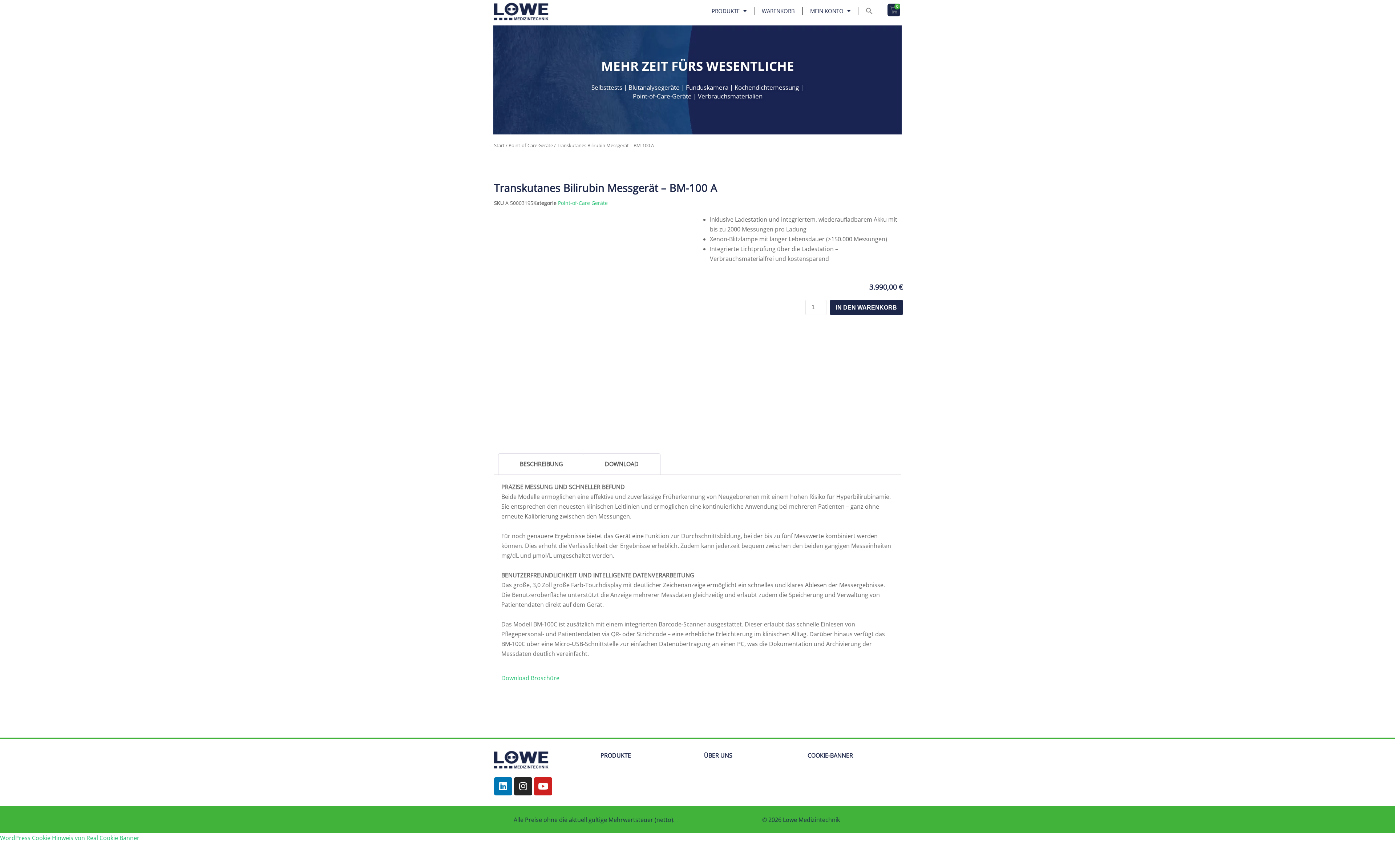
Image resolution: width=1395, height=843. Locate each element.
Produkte (726, 11)
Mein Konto (827, 11)
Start (499, 145)
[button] (869, 11)
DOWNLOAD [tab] (622, 464)
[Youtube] (543, 762)
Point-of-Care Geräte (531, 145)
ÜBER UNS (718, 731)
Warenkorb (778, 11)
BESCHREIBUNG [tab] (541, 464)
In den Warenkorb (866, 307)
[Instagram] (523, 762)
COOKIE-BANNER (830, 731)
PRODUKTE (616, 731)
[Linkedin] (503, 762)
